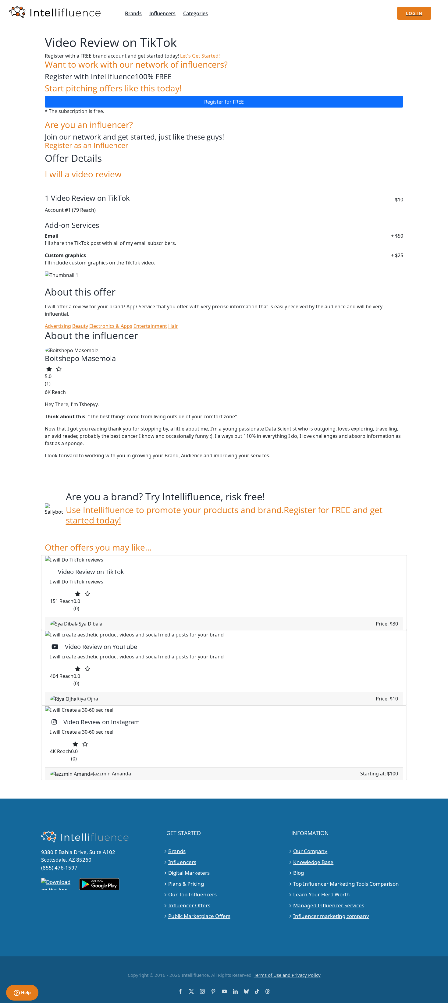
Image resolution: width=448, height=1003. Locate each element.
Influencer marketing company (331, 916)
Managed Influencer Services (328, 905)
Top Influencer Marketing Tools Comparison (346, 883)
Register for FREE (224, 101)
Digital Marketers (189, 872)
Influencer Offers (189, 905)
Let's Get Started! (200, 55)
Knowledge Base (313, 862)
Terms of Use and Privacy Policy (287, 975)
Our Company (310, 851)
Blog (298, 872)
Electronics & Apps (110, 326)
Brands (177, 851)
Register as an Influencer (86, 145)
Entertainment (150, 326)
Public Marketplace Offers (199, 916)
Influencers (182, 862)
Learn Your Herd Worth (321, 894)
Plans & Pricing (186, 883)
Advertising (58, 326)
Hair (173, 326)
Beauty (80, 326)
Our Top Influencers (192, 894)
